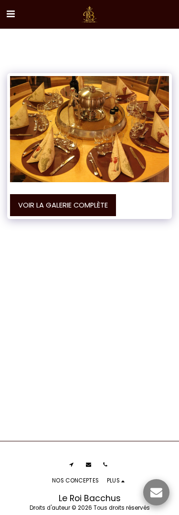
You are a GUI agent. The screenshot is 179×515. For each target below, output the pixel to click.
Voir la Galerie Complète (63, 205)
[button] (10, 14)
